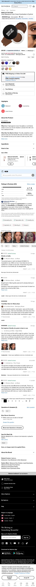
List (33, 57)
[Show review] (6, 237)
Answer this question (8, 422)
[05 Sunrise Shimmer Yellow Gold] (10, 69)
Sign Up (26, 537)
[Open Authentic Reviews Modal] (16, 202)
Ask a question (14, 17)
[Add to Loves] (33, 54)
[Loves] (30, 6)
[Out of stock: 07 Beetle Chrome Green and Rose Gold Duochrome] (6, 69)
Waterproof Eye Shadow (16, 463)
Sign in (7, 77)
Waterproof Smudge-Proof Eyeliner (10, 465)
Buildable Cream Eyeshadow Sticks (10, 468)
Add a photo (4, 439)
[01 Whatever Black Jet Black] (14, 63)
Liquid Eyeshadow (28, 463)
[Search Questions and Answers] (2, 410)
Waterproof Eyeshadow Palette (9, 466)
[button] (13, 573)
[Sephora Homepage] (5, 6)
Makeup (3, 10)
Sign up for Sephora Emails (9, 534)
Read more (4, 290)
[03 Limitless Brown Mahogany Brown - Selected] (17, 63)
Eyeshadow (12, 10)
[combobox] (19, 6)
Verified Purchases (24, 246)
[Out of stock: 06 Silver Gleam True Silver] (3, 69)
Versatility (31, 18)
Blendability (18, 18)
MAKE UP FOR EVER (7, 12)
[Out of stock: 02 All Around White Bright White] (10, 63)
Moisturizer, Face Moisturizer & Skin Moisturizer (14, 460)
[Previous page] (1, 400)
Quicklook (4, 160)
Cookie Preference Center (22, 573)
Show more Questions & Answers (12, 428)
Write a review (31, 184)
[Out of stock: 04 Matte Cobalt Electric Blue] (6, 63)
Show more (4, 139)
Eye (7, 10)
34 (26, 401)
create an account (15, 77)
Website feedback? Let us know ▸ (18, 473)
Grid (29, 57)
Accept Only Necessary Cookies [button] (9, 577)
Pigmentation (25, 18)
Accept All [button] (26, 577)
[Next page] (29, 400)
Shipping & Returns (10, 80)
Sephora (13, 458)
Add (10, 164)
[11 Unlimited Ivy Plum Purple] (3, 63)
